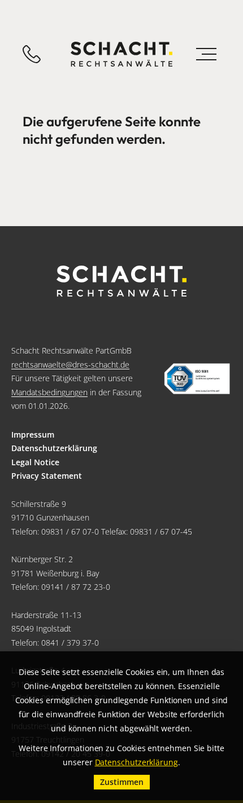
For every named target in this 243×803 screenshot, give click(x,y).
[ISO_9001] (197, 379)
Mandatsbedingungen (49, 392)
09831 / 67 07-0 (70, 531)
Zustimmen (122, 781)
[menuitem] (121, 435)
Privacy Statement (46, 475)
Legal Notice (35, 462)
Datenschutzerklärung (54, 448)
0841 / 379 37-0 (70, 642)
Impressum (32, 434)
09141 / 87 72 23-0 (75, 586)
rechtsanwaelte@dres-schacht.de (70, 364)
